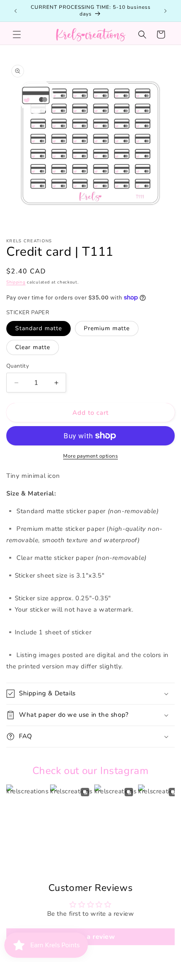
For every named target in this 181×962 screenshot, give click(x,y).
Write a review (90, 936)
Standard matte (38, 328)
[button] (17, 34)
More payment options (90, 456)
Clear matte (32, 347)
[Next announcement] (165, 11)
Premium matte (107, 328)
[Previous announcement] (15, 11)
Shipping (16, 282)
